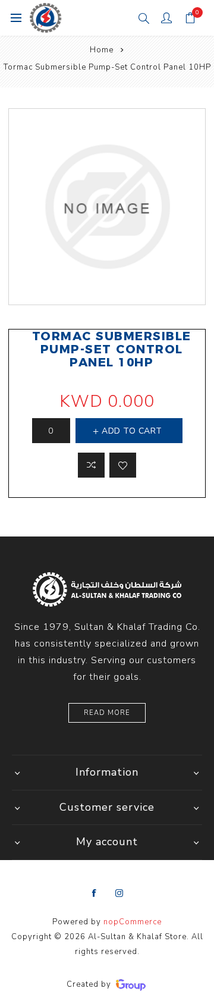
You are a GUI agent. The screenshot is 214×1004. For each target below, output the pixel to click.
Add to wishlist (122, 465)
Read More (107, 712)
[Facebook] (94, 893)
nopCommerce (132, 922)
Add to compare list (91, 465)
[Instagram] (119, 893)
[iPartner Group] (131, 984)
